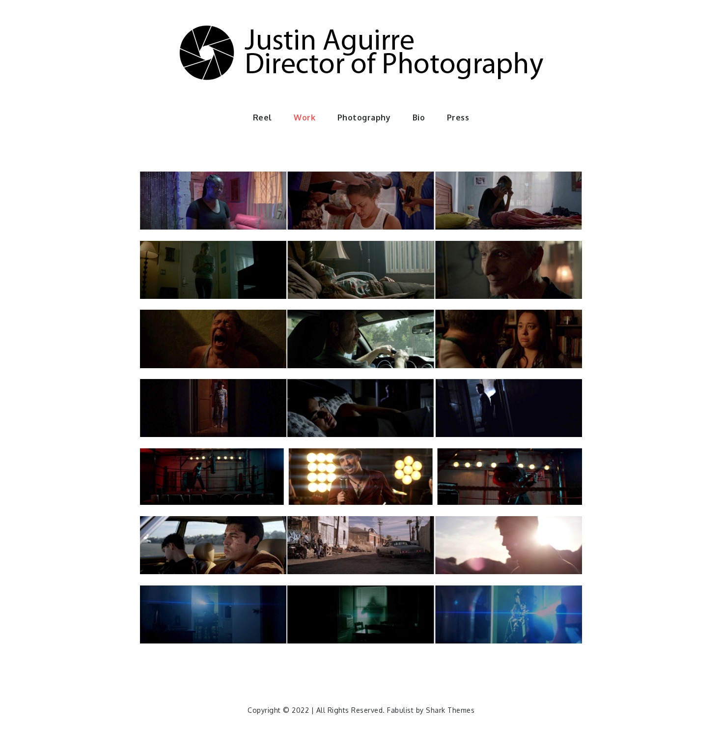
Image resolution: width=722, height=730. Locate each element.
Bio (419, 117)
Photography (364, 117)
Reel (262, 117)
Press (458, 117)
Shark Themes (450, 710)
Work (304, 117)
